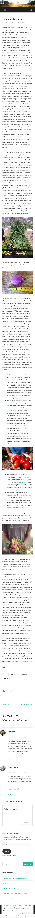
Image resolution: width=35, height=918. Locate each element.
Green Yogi (22, 482)
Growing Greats (12, 410)
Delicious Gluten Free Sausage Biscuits (14, 878)
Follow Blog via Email (10, 833)
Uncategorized (10, 691)
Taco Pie (5, 883)
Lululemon (5, 91)
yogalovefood (20, 22)
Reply (9, 759)
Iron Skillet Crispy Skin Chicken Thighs (14, 893)
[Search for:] (17, 864)
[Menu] (5, 9)
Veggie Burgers (27, 704)
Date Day (6, 704)
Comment (26, 822)
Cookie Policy (9, 910)
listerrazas (11, 732)
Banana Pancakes (8, 899)
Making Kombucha (8, 888)
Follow (7, 851)
